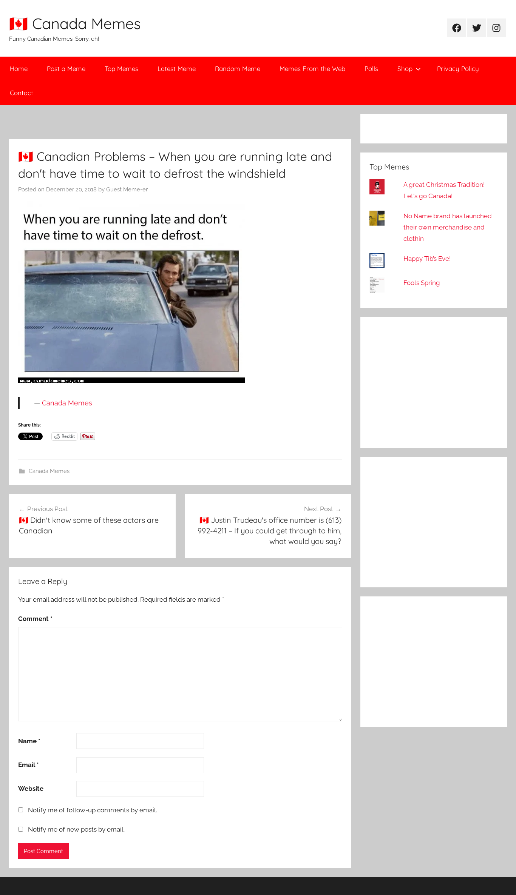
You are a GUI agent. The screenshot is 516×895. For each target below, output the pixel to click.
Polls (371, 68)
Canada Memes (67, 403)
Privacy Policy (458, 68)
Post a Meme (66, 68)
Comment (35, 618)
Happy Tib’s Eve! (427, 258)
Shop (404, 68)
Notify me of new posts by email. (76, 829)
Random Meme (237, 68)
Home (19, 68)
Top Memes (121, 68)
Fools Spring (421, 283)
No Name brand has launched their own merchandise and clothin (447, 227)
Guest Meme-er (127, 189)
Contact (21, 93)
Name (29, 741)
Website (30, 788)
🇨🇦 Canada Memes (75, 23)
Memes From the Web (312, 68)
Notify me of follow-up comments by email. (92, 810)
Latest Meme (177, 68)
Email (28, 765)
